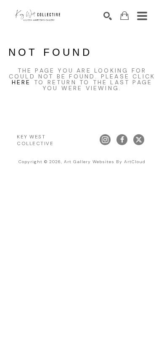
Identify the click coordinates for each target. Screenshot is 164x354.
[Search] (107, 16)
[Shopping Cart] (124, 16)
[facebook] (121, 139)
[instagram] (105, 139)
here (21, 82)
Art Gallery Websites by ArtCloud (104, 161)
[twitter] (138, 139)
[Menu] (142, 16)
